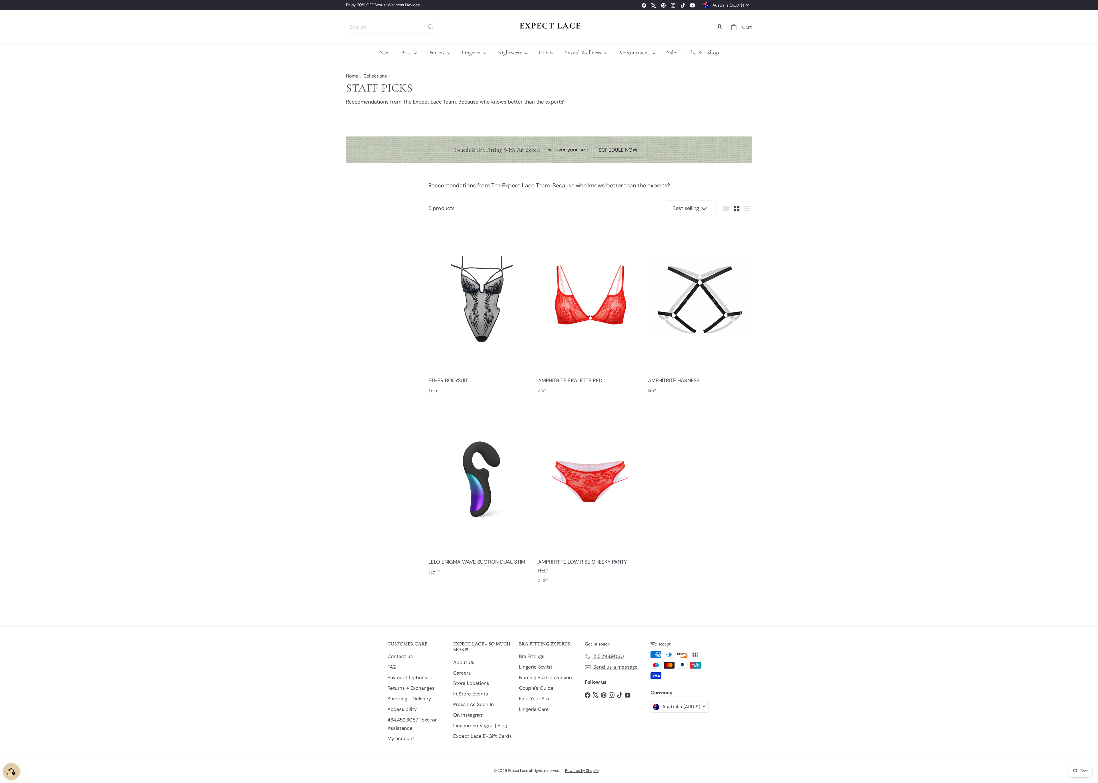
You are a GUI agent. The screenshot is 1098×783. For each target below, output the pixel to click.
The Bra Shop (703, 52)
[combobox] (391, 27)
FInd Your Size (535, 698)
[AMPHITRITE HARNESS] (700, 310)
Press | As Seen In (473, 704)
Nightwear (510, 52)
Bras (406, 52)
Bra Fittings (531, 656)
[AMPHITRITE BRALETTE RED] (590, 310)
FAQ (391, 667)
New (384, 52)
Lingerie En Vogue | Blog (480, 725)
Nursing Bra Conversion (545, 677)
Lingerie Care (534, 709)
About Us (463, 662)
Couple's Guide (536, 688)
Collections (375, 76)
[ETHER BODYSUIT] (480, 310)
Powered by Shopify (582, 770)
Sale (671, 52)
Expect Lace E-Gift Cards (482, 736)
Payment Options (407, 677)
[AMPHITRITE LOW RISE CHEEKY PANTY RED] (590, 495)
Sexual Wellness (583, 52)
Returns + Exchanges (411, 688)
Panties (437, 52)
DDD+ (546, 52)
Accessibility (402, 709)
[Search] (430, 27)
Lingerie (472, 52)
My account (400, 738)
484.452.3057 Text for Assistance (412, 724)
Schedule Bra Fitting (428, 4)
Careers (462, 673)
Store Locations (471, 683)
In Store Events (470, 694)
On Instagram (468, 715)
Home (352, 76)
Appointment (634, 52)
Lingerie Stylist (535, 667)
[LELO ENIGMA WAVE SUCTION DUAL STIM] (480, 491)
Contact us (400, 656)
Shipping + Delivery (409, 698)
